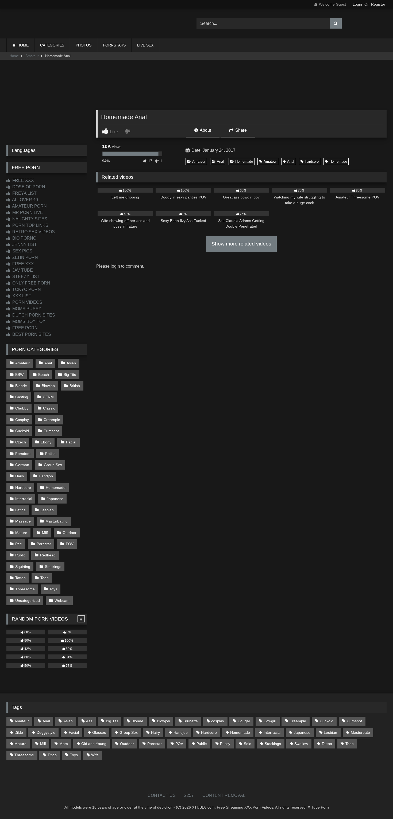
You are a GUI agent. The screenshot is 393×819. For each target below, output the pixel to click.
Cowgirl (270, 721)
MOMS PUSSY (26, 308)
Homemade (244, 161)
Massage (23, 521)
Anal (220, 161)
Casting (21, 397)
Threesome (25, 589)
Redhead (48, 555)
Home (14, 56)
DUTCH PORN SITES (33, 315)
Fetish (50, 453)
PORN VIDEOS (26, 302)
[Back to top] (376, 803)
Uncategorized (27, 600)
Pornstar (44, 544)
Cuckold (22, 431)
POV (70, 544)
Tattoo (20, 578)
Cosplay (22, 420)
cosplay (217, 721)
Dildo (18, 732)
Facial (71, 442)
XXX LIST (21, 296)
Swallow (301, 744)
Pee (18, 544)
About (205, 130)
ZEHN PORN (24, 257)
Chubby (21, 408)
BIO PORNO (23, 238)
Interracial (23, 499)
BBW (19, 374)
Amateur (31, 56)
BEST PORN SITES (31, 334)
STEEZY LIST (25, 276)
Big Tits (70, 374)
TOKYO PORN (26, 289)
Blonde (21, 386)
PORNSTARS (114, 45)
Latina (20, 510)
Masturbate (360, 732)
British (75, 386)
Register (378, 4)
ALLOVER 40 (24, 199)
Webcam (62, 600)
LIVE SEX (145, 45)
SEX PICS (21, 251)
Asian (71, 363)
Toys (53, 589)
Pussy (225, 744)
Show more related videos (241, 244)
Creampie (52, 420)
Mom (63, 744)
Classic (49, 408)
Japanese (55, 499)
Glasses (99, 732)
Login (357, 4)
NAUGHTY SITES (29, 219)
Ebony (46, 442)
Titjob (52, 755)
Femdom (22, 453)
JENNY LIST (24, 244)
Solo (247, 744)
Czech (20, 442)
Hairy (19, 476)
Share (240, 130)
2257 (189, 795)
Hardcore (312, 161)
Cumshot (51, 431)
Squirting (22, 566)
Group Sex (53, 465)
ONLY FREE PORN (30, 283)
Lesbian (47, 510)
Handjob (46, 476)
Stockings (53, 566)
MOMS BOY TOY (28, 321)
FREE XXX (22, 180)
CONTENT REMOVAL (223, 795)
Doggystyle (46, 732)
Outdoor (69, 533)
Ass (89, 721)
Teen (44, 578)
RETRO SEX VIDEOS (33, 231)
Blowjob (48, 386)
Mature (21, 533)
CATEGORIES (52, 45)
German (22, 465)
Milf (45, 533)
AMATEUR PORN (29, 206)
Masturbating (56, 521)
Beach (43, 374)
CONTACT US (162, 795)
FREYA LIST (24, 193)
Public (20, 555)
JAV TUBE (22, 270)
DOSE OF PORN (28, 187)
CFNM (48, 397)
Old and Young (93, 744)
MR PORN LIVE (27, 212)
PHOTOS (83, 45)
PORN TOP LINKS (29, 225)
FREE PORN (24, 328)
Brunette (190, 721)
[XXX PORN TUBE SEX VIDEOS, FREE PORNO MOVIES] (39, 23)
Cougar (244, 721)
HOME (23, 45)
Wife (95, 755)
